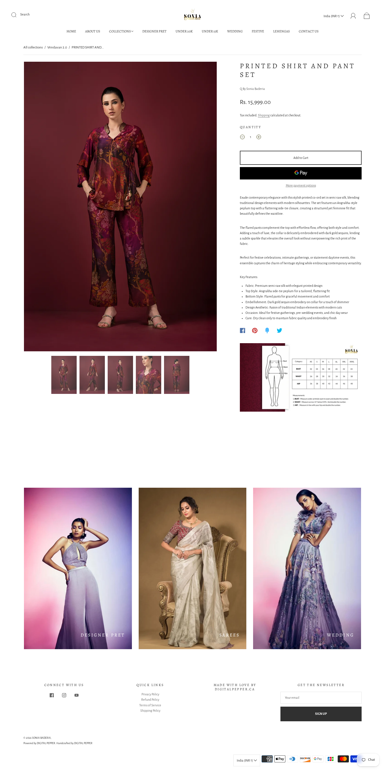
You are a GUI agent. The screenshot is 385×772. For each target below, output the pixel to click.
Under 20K (184, 31)
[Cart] (367, 16)
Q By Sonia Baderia (252, 88)
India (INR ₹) (332, 16)
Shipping (264, 115)
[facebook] (51, 695)
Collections (120, 31)
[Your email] (321, 698)
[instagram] (64, 695)
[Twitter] (279, 330)
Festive (258, 31)
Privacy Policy (150, 694)
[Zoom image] (120, 208)
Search (25, 14)
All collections (33, 47)
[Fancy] (267, 330)
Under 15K (210, 31)
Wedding (235, 31)
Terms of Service (150, 705)
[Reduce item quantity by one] (242, 138)
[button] (43, 208)
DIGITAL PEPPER (46, 743)
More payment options (301, 185)
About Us (92, 31)
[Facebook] (242, 330)
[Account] (353, 15)
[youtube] (76, 695)
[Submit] (17, 14)
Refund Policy (150, 699)
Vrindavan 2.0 (57, 47)
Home (71, 31)
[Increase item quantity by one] (259, 138)
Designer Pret (154, 31)
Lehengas (281, 31)
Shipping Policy (150, 710)
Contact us (308, 31)
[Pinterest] (255, 330)
